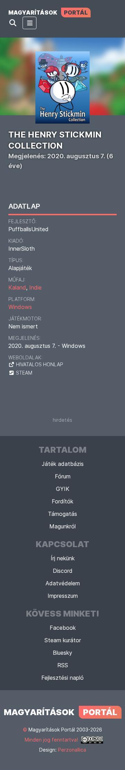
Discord (63, 570)
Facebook (63, 627)
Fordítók (62, 501)
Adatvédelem (62, 583)
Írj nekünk (63, 558)
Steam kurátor (62, 640)
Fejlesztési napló (62, 677)
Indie (35, 287)
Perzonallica (72, 750)
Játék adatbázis (63, 463)
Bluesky (62, 652)
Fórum (62, 476)
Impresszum (63, 595)
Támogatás (62, 513)
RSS (62, 665)
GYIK (62, 488)
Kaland (17, 287)
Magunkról (62, 526)
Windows (20, 306)
